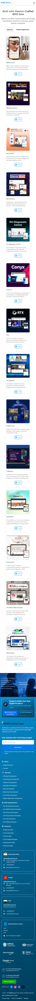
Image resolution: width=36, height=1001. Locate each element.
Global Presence (8, 765)
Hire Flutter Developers (10, 795)
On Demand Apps (8, 833)
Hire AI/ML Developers (9, 822)
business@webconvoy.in (12, 977)
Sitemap (26, 998)
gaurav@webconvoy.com (13, 867)
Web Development (8, 789)
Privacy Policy (6, 998)
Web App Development (10, 785)
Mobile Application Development (12, 798)
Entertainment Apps (9, 842)
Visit (19, 74)
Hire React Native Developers (12, 815)
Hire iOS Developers (9, 819)
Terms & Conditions (16, 998)
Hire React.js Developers (10, 812)
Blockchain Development (10, 792)
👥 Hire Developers (26, 712)
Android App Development (11, 779)
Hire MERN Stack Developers (12, 809)
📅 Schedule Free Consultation (10, 713)
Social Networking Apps (10, 839)
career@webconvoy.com (12, 970)
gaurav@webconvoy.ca (12, 890)
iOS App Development (9, 776)
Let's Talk (18, 691)
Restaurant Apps (8, 845)
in (19, 987)
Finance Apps (7, 836)
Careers (5, 768)
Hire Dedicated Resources (11, 806)
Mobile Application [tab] (22, 29)
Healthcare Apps (8, 830)
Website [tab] (10, 30)
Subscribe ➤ (18, 747)
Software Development (10, 782)
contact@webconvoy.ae (12, 913)
